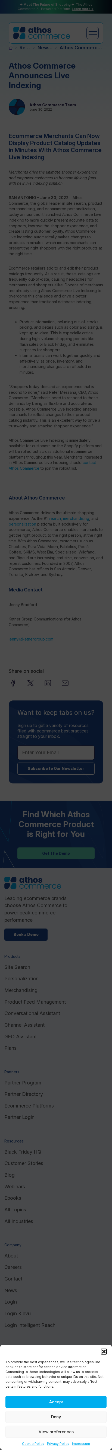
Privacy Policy (58, 1444)
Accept (56, 1401)
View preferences (56, 1431)
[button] (104, 1351)
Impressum (81, 1444)
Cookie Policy (33, 1444)
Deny (56, 1416)
